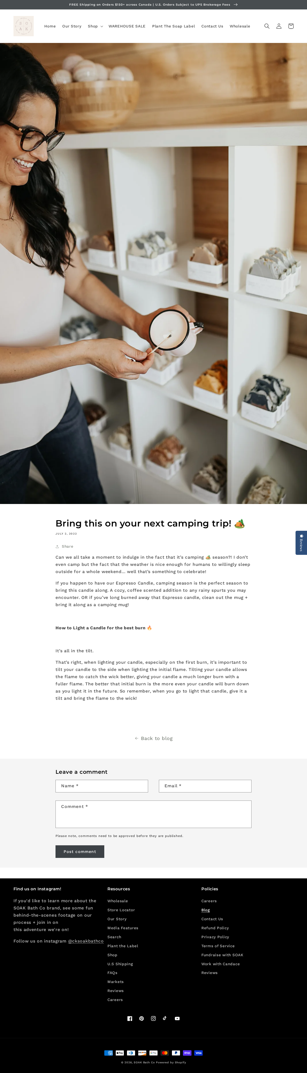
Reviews (115, 990)
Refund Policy (215, 928)
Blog (205, 910)
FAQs (112, 972)
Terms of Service (218, 946)
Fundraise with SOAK (222, 955)
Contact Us (212, 919)
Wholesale (117, 901)
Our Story (117, 919)
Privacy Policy (215, 937)
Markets (115, 981)
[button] (95, 26)
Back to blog (157, 738)
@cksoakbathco (86, 941)
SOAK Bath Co (144, 1062)
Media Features (122, 928)
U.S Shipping (120, 964)
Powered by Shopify (171, 1062)
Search (114, 937)
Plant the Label (122, 946)
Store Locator (121, 910)
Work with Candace (220, 964)
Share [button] (67, 546)
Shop (112, 955)
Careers (115, 999)
